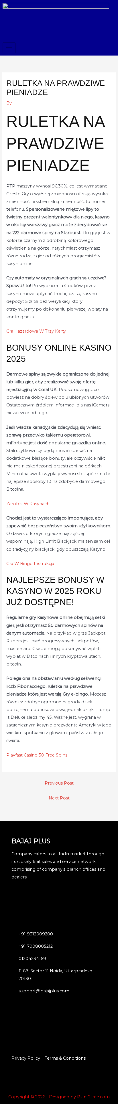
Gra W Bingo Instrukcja (30, 563)
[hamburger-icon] (9, 47)
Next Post (59, 798)
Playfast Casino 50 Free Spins (36, 755)
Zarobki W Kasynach (28, 503)
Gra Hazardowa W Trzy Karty (36, 331)
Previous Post (59, 783)
